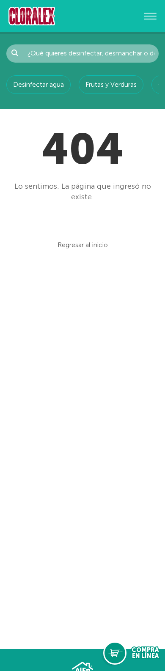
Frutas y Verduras (111, 84)
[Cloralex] (31, 15)
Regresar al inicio (83, 245)
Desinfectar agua (38, 84)
